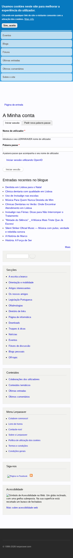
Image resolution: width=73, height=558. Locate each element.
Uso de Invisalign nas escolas (21, 195)
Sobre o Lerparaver (18, 435)
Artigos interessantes (19, 288)
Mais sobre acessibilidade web (22, 507)
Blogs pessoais (16, 351)
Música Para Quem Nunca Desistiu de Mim (29, 199)
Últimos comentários (13, 68)
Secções (11, 269)
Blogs (6, 43)
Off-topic (13, 357)
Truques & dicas (17, 328)
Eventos (7, 35)
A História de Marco (16, 236)
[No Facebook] (17, 475)
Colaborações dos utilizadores (24, 379)
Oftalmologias (16, 305)
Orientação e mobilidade (21, 282)
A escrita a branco (18, 276)
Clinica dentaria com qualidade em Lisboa (28, 191)
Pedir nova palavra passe (37, 122)
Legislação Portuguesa (20, 299)
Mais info (29, 19)
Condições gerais (17, 451)
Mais (67, 247)
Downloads (14, 322)
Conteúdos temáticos (19, 385)
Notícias (13, 334)
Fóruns (6, 52)
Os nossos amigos (18, 294)
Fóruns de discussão (19, 346)
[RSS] (31, 474)
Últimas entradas (11, 60)
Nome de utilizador (14, 131)
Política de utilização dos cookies (24, 440)
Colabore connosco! (18, 418)
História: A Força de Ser (18, 240)
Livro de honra (16, 424)
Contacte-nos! (15, 429)
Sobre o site (9, 77)
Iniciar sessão (13, 122)
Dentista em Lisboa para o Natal (23, 187)
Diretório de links (17, 311)
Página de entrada (13, 104)
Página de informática (20, 317)
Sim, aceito (9, 25)
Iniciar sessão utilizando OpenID (24, 160)
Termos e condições (18, 446)
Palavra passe (11, 145)
